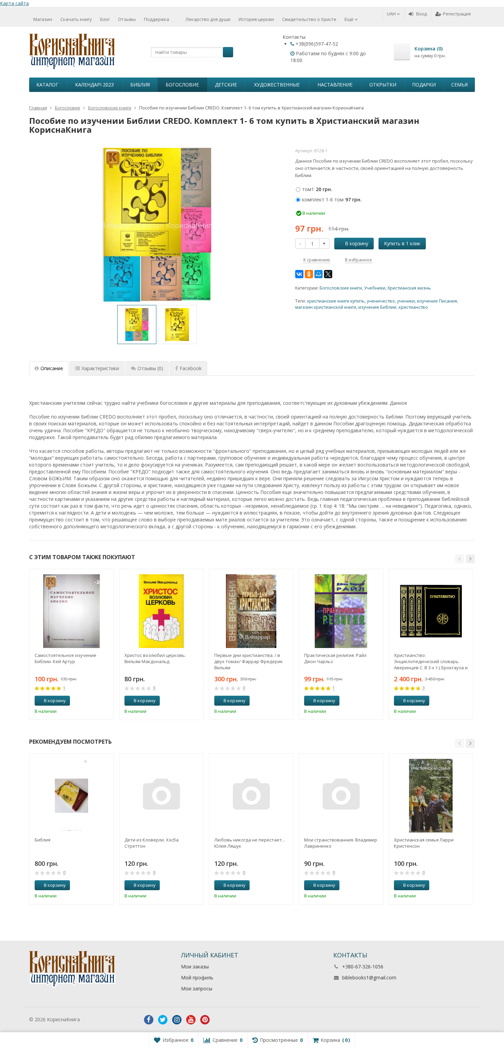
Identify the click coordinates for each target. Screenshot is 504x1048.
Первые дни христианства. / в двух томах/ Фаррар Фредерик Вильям (248, 661)
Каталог (47, 84)
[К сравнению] (96, 701)
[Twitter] (162, 1019)
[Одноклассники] (309, 274)
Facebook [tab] (191, 368)
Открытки (382, 84)
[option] (137, 324)
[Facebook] (148, 1019)
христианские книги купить (336, 301)
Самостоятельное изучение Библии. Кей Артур (65, 658)
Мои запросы (196, 988)
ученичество (381, 301)
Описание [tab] (51, 368)
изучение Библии (377, 307)
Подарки (424, 84)
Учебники (374, 288)
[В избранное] (106, 701)
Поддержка (156, 19)
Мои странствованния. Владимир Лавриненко (340, 843)
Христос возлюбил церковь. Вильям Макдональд (155, 658)
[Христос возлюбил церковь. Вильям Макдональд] (161, 611)
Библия (140, 84)
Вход (421, 14)
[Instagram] (176, 1019)
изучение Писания (437, 301)
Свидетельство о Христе (309, 19)
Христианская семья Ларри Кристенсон (424, 843)
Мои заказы (195, 966)
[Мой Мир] (318, 274)
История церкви (256, 19)
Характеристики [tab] (100, 368)
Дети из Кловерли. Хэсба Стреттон (151, 843)
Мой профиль (197, 977)
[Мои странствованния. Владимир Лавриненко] (341, 796)
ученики (406, 301)
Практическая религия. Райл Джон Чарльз (335, 658)
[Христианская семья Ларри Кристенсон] (431, 796)
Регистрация (457, 14)
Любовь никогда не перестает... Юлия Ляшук (249, 843)
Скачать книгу (76, 19)
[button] (459, 558)
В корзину (356, 243)
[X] (328, 274)
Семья (459, 84)
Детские (226, 84)
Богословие (182, 84)
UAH (392, 14)
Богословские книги (341, 288)
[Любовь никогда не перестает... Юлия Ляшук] (251, 796)
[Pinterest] (205, 1019)
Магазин (42, 19)
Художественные (277, 84)
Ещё (350, 19)
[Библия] (71, 796)
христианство (413, 307)
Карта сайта (14, 3)
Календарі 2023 (94, 84)
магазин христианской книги (325, 307)
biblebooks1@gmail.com (369, 977)
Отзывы (127, 19)
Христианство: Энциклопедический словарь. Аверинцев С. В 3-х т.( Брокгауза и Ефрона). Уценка (431, 661)
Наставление (334, 84)
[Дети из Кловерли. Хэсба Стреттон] (161, 796)
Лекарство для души (207, 19)
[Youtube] (190, 1019)
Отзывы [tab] (150, 368)
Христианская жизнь (409, 288)
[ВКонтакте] (299, 274)
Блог (105, 19)
